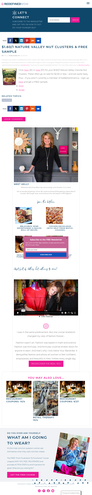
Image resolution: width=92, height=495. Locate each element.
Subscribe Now (46, 255)
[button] (46, 239)
